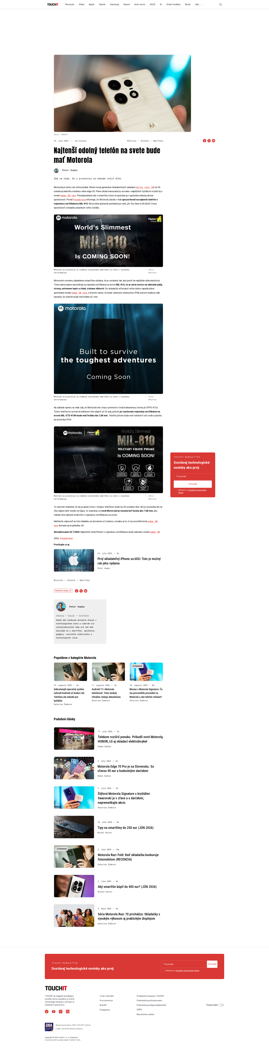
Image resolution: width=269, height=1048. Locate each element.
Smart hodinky (173, 4)
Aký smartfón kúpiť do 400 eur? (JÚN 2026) (127, 887)
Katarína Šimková (63, 704)
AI (161, 4)
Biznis (188, 4)
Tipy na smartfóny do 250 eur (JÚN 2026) (126, 828)
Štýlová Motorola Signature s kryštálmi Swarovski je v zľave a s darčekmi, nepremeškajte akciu (124, 798)
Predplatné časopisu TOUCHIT (150, 996)
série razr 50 (145, 187)
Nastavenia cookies (145, 1014)
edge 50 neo (68, 195)
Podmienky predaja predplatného (151, 1005)
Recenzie (69, 4)
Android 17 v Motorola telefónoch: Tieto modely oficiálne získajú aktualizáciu (106, 693)
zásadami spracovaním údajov (187, 971)
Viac (197, 4)
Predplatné (105, 1010)
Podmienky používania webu (149, 1000)
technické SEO (52, 1040)
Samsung (114, 4)
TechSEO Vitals (74, 1040)
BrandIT (103, 1005)
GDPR (139, 1009)
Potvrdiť (193, 484)
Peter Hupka (69, 170)
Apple (91, 4)
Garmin (102, 4)
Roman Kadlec (104, 746)
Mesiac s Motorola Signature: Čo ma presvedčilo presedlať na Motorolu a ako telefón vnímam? (146, 693)
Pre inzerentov (106, 1000)
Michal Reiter (105, 833)
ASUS (152, 4)
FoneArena (79, 199)
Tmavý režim (212, 1005)
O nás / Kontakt (107, 996)
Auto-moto (139, 4)
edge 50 (155, 531)
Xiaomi (126, 4)
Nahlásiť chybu (62, 591)
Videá (81, 4)
